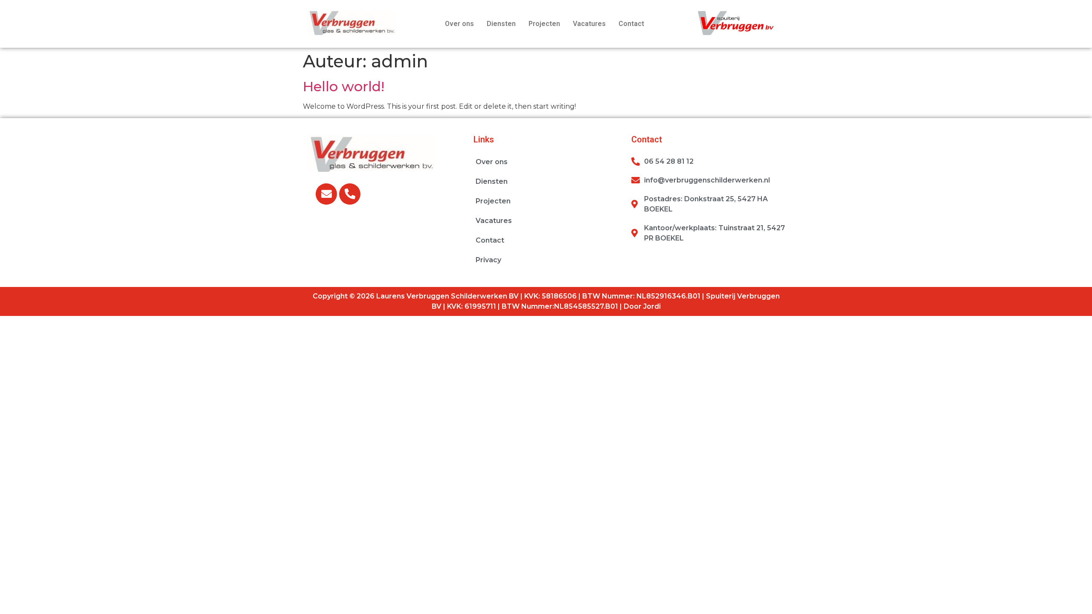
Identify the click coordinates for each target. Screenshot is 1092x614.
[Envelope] (326, 194)
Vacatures (589, 24)
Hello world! (343, 86)
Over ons (459, 24)
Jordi (652, 306)
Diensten (501, 24)
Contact (631, 24)
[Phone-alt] (349, 194)
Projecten (544, 24)
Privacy (488, 260)
